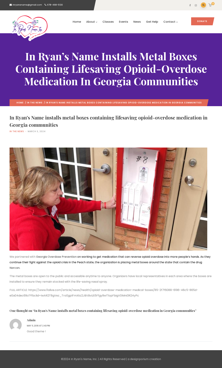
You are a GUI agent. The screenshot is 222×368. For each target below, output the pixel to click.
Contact (169, 22)
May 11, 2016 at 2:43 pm (38, 325)
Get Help (152, 22)
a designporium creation (144, 359)
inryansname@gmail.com (27, 4)
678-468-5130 (55, 4)
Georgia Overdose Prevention (56, 257)
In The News (34, 102)
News (137, 22)
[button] (210, 5)
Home (77, 22)
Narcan (15, 268)
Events (123, 22)
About (90, 22)
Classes (108, 22)
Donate (202, 21)
